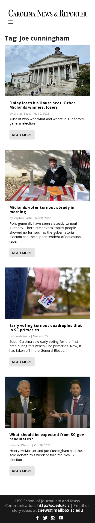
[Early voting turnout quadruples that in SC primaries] (47, 293)
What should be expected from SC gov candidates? (46, 437)
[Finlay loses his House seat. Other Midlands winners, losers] (47, 70)
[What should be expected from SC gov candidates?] (47, 402)
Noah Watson (22, 445)
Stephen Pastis (22, 218)
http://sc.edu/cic (53, 505)
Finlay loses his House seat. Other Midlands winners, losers (42, 105)
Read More (22, 135)
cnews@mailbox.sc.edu (60, 510)
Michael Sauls (22, 114)
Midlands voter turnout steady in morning (41, 209)
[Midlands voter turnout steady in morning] (47, 175)
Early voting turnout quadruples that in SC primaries (45, 327)
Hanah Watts (21, 336)
